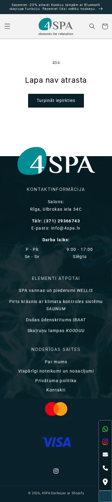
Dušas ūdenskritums (56, 319)
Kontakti (55, 390)
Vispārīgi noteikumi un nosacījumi (56, 371)
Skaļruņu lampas (56, 330)
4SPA (46, 493)
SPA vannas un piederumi (56, 290)
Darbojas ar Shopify (67, 493)
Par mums (56, 361)
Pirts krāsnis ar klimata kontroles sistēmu (56, 305)
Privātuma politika (55, 380)
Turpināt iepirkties (56, 100)
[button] (7, 26)
